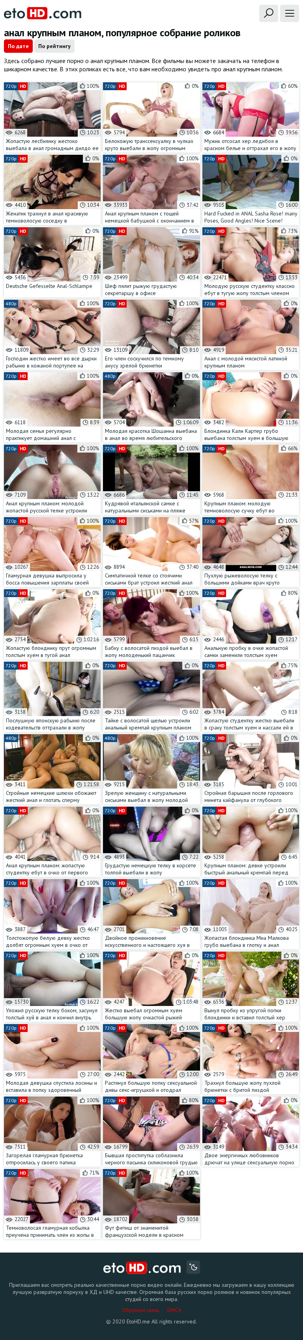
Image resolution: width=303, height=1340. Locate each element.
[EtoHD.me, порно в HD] (142, 1268)
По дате (18, 46)
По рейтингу (54, 46)
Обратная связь (140, 1310)
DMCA (174, 1310)
